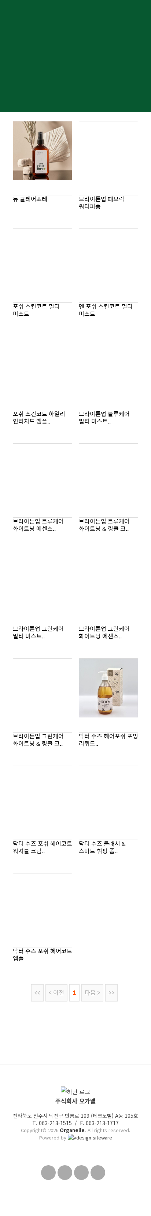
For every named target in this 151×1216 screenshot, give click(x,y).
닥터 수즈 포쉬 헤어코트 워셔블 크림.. (42, 847)
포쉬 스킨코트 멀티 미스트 (36, 310)
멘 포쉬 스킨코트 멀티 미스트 (106, 310)
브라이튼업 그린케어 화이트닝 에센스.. (104, 632)
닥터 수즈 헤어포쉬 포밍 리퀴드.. (108, 739)
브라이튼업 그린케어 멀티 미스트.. (38, 632)
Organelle (72, 1130)
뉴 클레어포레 (30, 198)
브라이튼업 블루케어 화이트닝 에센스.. (38, 525)
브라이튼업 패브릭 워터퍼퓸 (101, 202)
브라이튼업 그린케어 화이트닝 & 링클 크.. (38, 739)
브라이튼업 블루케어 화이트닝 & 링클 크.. (104, 525)
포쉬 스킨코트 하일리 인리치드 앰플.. (39, 417)
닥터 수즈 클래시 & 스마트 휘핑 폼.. (102, 847)
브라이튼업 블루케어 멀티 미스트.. (104, 417)
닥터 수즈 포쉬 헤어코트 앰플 (42, 954)
